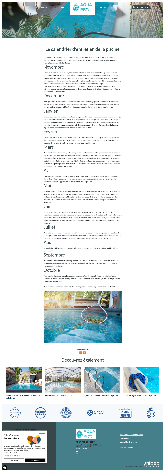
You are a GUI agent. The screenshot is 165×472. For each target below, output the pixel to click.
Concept (61, 7)
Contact (120, 7)
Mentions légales (126, 447)
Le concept (124, 438)
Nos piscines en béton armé (131, 435)
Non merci (42, 433)
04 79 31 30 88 (81, 448)
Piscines (44, 7)
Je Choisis (14, 460)
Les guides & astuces (128, 442)
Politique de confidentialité (12, 455)
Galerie (102, 7)
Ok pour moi (35, 460)
